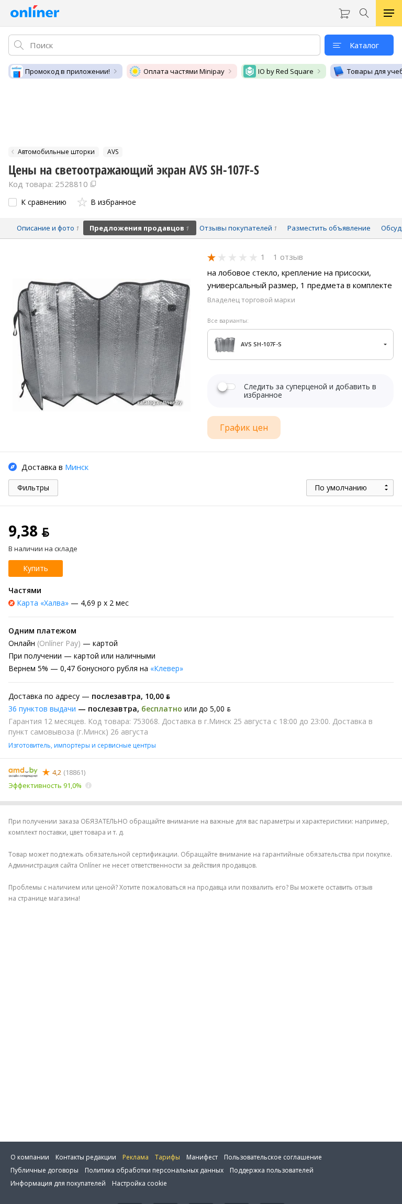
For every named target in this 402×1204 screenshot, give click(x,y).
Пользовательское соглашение (273, 1157)
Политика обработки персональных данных (154, 1170)
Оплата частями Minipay (184, 71)
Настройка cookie (139, 1183)
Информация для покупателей (58, 1183)
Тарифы (167, 1157)
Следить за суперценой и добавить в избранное (310, 390)
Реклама (135, 1157)
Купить (35, 568)
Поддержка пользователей (272, 1170)
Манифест (202, 1157)
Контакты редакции (85, 1157)
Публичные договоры (44, 1170)
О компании (29, 1157)
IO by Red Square (286, 71)
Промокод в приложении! (67, 71)
